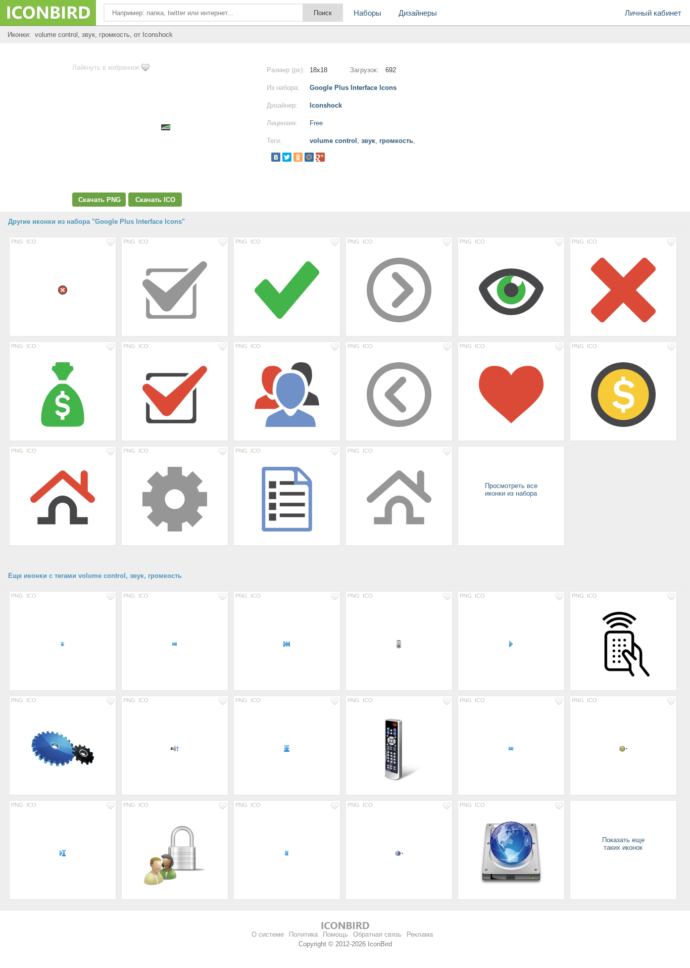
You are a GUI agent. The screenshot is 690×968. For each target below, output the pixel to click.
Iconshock (326, 105)
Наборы (367, 13)
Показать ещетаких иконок (623, 843)
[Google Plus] (320, 157)
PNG (17, 241)
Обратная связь (377, 934)
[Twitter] (286, 157)
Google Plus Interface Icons (353, 87)
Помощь (335, 934)
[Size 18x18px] (63, 289)
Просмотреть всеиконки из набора (511, 489)
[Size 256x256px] (175, 853)
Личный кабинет (653, 13)
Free (316, 123)
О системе (268, 934)
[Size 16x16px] (63, 644)
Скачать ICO (155, 200)
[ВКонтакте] (275, 157)
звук (368, 140)
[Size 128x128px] (175, 289)
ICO (31, 241)
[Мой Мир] (309, 157)
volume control (333, 140)
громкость (396, 140)
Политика (303, 934)
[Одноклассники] (298, 157)
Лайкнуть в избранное (105, 67)
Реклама (420, 934)
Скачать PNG (99, 200)
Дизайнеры (418, 13)
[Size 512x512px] (63, 748)
